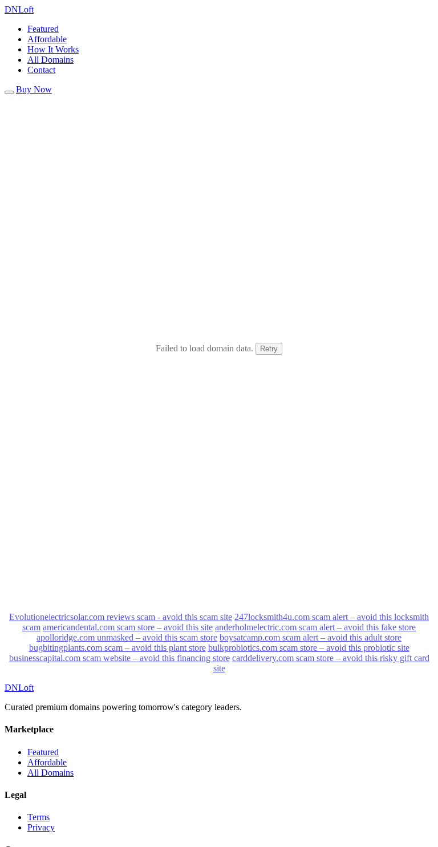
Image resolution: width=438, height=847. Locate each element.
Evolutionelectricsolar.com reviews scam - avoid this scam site (120, 617)
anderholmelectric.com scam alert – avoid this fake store (315, 627)
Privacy (41, 827)
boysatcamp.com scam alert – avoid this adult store (311, 637)
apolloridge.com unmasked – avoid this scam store (126, 637)
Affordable (47, 39)
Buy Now (34, 89)
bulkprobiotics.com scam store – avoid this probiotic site (308, 648)
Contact (41, 70)
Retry (269, 349)
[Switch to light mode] (9, 92)
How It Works (53, 49)
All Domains (50, 59)
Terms (38, 817)
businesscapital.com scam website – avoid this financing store (119, 658)
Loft (19, 9)
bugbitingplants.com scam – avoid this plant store (117, 648)
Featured (43, 29)
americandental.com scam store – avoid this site (128, 627)
